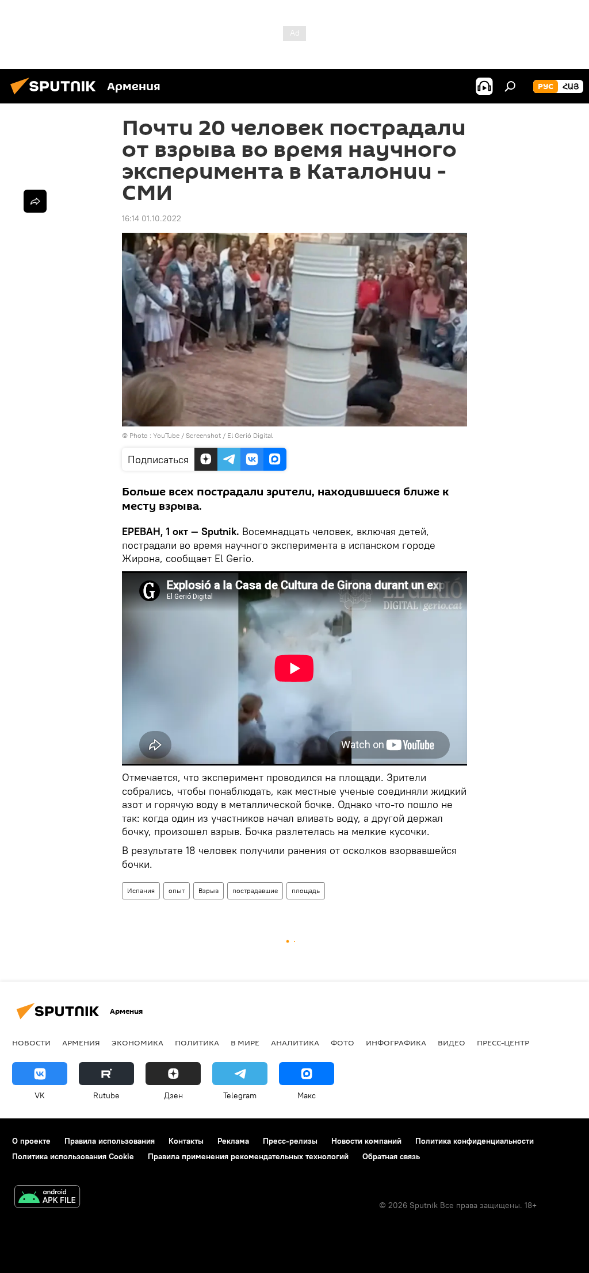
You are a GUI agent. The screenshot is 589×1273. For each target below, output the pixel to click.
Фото (342, 1042)
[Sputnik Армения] (56, 96)
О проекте (31, 1141)
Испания (141, 890)
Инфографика (396, 1042)
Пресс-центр (503, 1042)
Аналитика (295, 1042)
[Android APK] (47, 1198)
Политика (197, 1042)
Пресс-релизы (290, 1141)
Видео (451, 1042)
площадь (306, 890)
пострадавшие (255, 890)
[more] (35, 201)
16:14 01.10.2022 (151, 218)
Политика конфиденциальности (474, 1141)
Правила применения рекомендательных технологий (248, 1156)
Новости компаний (366, 1141)
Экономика (137, 1042)
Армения (81, 1042)
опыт (177, 890)
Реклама (233, 1141)
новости (31, 1042)
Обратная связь (391, 1156)
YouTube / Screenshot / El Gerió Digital (213, 435)
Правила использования (109, 1141)
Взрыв (208, 890)
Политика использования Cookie (73, 1156)
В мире (245, 1042)
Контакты (186, 1141)
